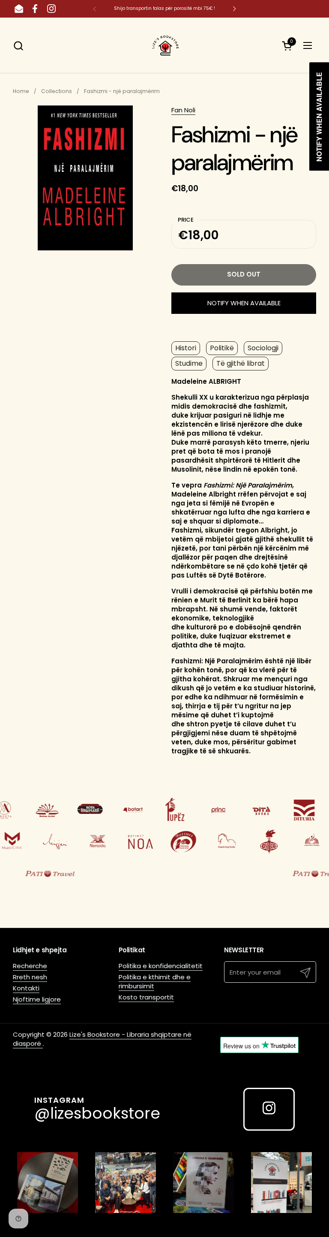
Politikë (222, 348)
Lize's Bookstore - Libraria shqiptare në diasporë (102, 1039)
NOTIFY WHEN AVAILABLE (244, 302)
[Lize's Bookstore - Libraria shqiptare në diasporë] (164, 45)
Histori (185, 348)
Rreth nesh (30, 976)
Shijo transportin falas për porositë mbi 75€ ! (164, 8)
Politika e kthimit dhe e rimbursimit (155, 981)
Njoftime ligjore (37, 999)
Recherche (30, 965)
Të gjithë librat (240, 363)
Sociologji (263, 348)
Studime (189, 363)
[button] (18, 45)
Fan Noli (183, 109)
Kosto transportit (146, 997)
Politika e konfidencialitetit (161, 965)
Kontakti (26, 988)
